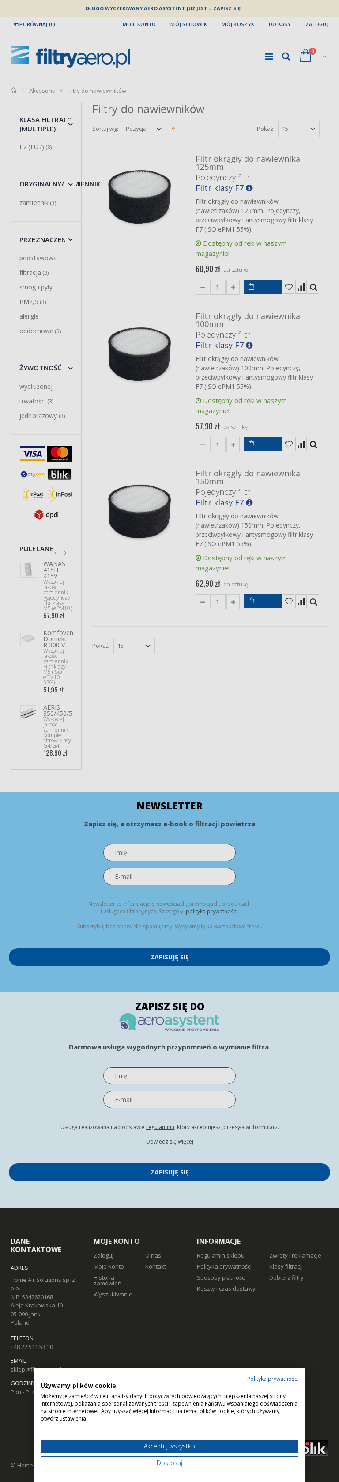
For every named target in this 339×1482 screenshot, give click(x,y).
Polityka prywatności (272, 1379)
